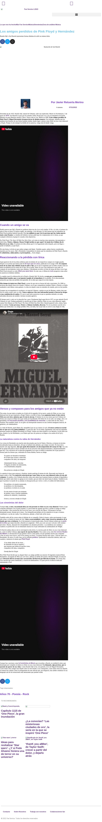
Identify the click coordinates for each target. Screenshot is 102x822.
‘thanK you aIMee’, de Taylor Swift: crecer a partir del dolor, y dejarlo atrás (37, 749)
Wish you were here (25, 271)
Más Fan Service (22, 24)
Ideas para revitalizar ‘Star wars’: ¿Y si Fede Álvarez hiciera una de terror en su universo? (12, 749)
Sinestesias (38, 24)
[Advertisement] (16, 787)
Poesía (16, 694)
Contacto (6, 812)
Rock (26, 694)
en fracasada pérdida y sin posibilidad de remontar (26, 420)
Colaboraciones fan (57, 812)
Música (31, 24)
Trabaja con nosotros (38, 812)
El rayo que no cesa (32, 264)
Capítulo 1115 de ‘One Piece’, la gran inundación (12, 713)
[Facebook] (2, 41)
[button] (51, 805)
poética (35, 537)
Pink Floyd (26, 539)
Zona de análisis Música (52, 24)
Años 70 (5, 694)
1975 (7, 115)
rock (51, 271)
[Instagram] (12, 41)
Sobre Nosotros (20, 812)
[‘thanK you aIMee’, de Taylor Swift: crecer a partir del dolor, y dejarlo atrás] (38, 739)
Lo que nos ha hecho (8, 24)
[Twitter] (7, 41)
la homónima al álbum (27, 663)
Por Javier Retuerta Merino (67, 102)
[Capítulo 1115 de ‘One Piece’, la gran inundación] (10, 706)
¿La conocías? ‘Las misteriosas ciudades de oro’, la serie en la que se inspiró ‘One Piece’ (37, 727)
